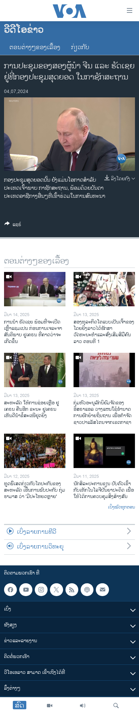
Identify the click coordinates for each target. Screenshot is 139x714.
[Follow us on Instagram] (41, 589)
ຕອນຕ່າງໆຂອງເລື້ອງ (34, 47)
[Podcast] (87, 589)
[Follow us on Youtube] (25, 589)
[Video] (49, 705)
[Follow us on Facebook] (10, 589)
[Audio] (83, 705)
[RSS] (71, 589)
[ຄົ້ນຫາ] (116, 705)
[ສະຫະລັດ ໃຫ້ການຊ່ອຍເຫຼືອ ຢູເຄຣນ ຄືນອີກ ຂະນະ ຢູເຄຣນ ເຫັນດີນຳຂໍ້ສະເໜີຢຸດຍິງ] (34, 370)
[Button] (12, 225)
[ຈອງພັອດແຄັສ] (102, 589)
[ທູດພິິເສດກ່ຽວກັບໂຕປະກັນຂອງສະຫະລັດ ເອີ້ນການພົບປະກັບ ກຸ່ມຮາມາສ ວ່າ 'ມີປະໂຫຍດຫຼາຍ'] (34, 451)
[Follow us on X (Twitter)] (56, 589)
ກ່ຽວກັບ (80, 47)
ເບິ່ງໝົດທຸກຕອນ (121, 507)
